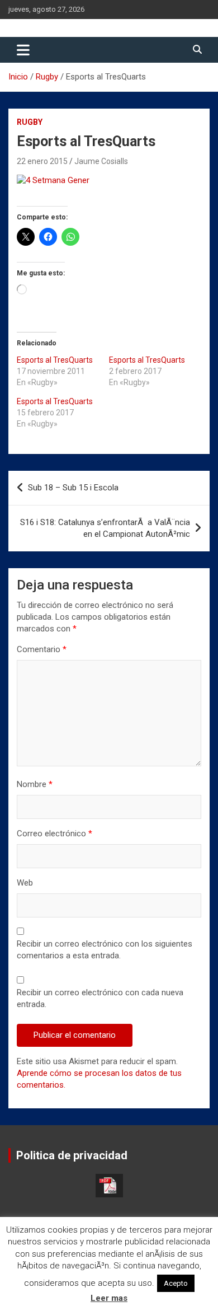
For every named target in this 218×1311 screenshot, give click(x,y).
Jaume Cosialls (101, 161)
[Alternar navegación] (23, 50)
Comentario (42, 649)
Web (25, 883)
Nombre (35, 784)
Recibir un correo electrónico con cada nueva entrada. (100, 998)
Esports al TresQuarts (55, 359)
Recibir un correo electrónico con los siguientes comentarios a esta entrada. (104, 950)
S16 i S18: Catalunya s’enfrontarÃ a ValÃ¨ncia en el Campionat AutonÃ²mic (105, 528)
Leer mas (109, 1298)
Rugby (29, 122)
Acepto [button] (176, 1283)
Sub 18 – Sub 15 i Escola (73, 488)
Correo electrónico (54, 833)
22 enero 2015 (42, 161)
